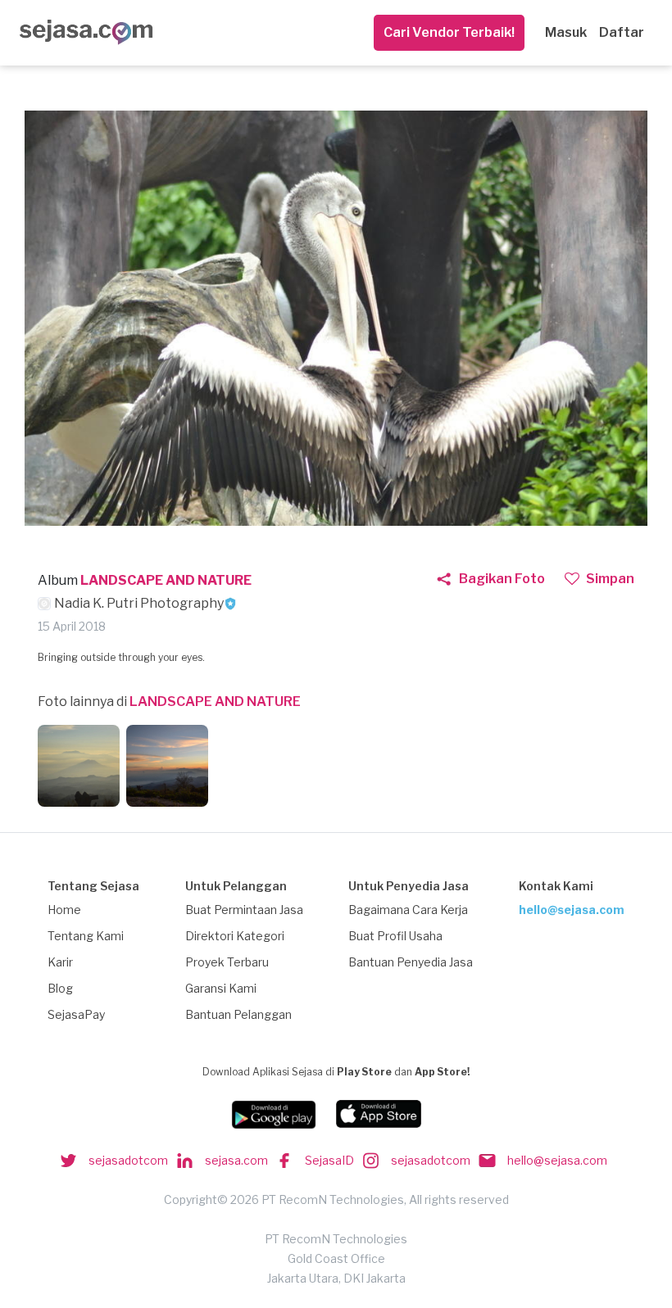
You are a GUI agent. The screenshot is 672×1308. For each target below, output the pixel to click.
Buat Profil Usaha (395, 936)
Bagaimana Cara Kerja (408, 910)
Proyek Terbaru (227, 962)
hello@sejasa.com (571, 910)
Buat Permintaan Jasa (244, 910)
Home (64, 910)
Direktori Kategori (234, 936)
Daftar (621, 32)
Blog (60, 988)
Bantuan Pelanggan (238, 1014)
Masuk (566, 32)
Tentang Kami (86, 936)
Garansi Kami (221, 988)
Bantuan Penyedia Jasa (410, 962)
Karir (60, 962)
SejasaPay (76, 1014)
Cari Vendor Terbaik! (449, 32)
